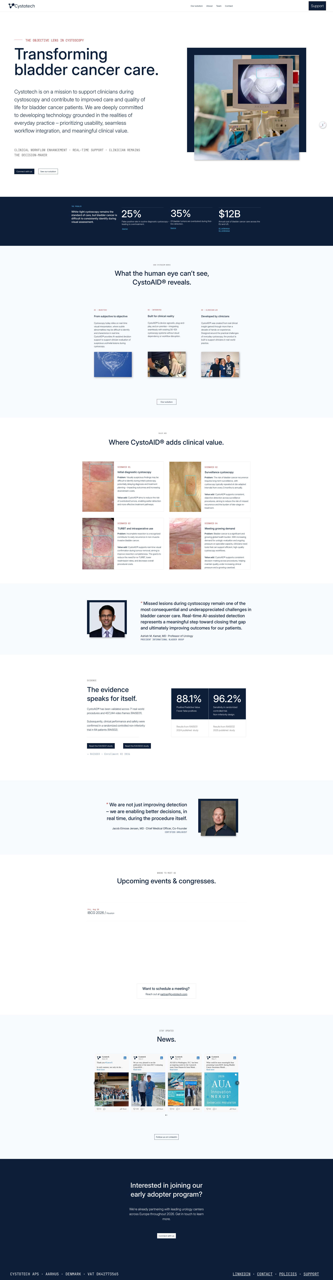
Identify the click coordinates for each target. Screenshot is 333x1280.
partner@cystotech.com (173, 994)
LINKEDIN (241, 1274)
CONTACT (265, 1274)
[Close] (322, 125)
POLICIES (288, 1274)
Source (125, 229)
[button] (96, 912)
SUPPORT (311, 1274)
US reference (224, 228)
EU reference (224, 231)
